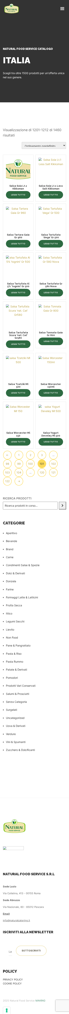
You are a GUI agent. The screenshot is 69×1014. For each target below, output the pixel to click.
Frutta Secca (14, 605)
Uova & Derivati (15, 725)
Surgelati (11, 709)
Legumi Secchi (15, 621)
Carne (9, 557)
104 (18, 472)
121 (53, 472)
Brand (9, 549)
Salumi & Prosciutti (17, 693)
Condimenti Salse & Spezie (22, 565)
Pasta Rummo (14, 661)
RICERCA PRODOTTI (17, 498)
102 (53, 463)
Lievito (10, 629)
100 (30, 463)
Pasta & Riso (13, 653)
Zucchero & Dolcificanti (20, 749)
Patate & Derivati (16, 669)
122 (7, 481)
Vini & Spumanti (15, 742)
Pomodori (12, 677)
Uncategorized (15, 717)
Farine (10, 589)
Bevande (11, 541)
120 (42, 472)
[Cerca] (62, 505)
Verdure (11, 734)
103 (7, 472)
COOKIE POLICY (12, 983)
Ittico (9, 613)
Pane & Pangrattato (18, 645)
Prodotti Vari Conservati (20, 685)
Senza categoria (16, 701)
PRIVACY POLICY (13, 979)
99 (19, 463)
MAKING (40, 1000)
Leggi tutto (18, 195)
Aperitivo (11, 533)
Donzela (11, 581)
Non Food (12, 637)
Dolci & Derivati (15, 573)
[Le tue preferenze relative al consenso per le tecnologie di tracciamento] (6, 1010)
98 (7, 463)
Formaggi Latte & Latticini (22, 597)
